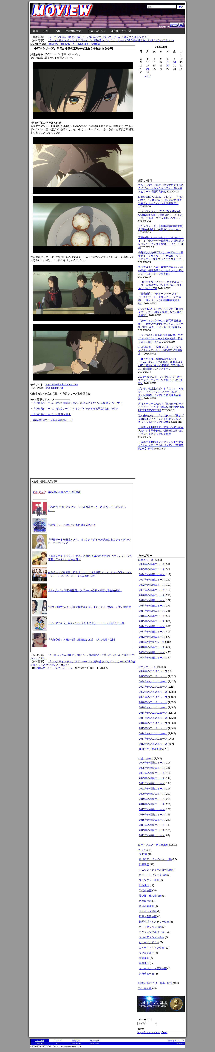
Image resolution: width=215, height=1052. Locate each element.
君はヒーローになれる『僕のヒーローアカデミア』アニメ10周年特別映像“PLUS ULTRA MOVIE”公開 (161, 407)
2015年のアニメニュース (153, 728)
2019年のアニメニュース (153, 707)
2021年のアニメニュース (153, 697)
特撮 (58, 31)
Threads (65, 43)
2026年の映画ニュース (152, 564)
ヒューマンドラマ (149, 942)
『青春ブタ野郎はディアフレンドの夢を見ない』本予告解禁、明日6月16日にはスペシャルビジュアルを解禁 (161, 430)
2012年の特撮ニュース (152, 835)
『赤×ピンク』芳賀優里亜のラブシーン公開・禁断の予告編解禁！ (85, 590)
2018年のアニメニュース (153, 712)
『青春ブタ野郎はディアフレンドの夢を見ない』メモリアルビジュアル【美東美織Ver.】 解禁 (161, 445)
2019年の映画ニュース (152, 600)
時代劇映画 (145, 890)
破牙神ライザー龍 (121, 31)
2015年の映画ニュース (152, 621)
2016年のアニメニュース (153, 723)
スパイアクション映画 (151, 937)
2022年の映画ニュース (152, 584)
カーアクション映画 (150, 927)
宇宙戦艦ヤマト (74, 31)
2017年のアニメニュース (153, 718)
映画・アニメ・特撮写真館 (153, 844)
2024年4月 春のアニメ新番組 (64, 492)
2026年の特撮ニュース (152, 762)
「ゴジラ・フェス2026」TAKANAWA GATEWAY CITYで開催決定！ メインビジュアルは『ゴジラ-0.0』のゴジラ (160, 214)
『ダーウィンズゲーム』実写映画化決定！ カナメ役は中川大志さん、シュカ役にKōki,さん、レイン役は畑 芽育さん (161, 324)
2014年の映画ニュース (152, 626)
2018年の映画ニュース (152, 605)
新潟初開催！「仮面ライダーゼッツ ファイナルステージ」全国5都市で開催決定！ (160, 350)
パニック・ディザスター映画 (155, 869)
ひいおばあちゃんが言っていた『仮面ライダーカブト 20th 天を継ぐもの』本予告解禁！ (161, 312)
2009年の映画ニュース (152, 652)
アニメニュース (65, 668)
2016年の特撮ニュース (152, 814)
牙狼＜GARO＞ (97, 31)
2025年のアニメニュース (153, 676)
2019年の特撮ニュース (152, 799)
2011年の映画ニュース (151, 642)
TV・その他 (145, 988)
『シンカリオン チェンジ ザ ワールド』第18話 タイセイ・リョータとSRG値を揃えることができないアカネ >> (111, 40)
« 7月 (148, 76)
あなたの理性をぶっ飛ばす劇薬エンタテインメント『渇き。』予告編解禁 (89, 607)
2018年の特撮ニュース (152, 804)
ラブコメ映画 (146, 953)
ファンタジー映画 (149, 880)
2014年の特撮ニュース (152, 825)
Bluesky (53, 43)
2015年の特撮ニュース (152, 819)
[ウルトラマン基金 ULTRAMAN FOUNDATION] (162, 1013)
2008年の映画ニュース (152, 657)
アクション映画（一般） (153, 932)
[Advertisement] (56, 444)
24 (147, 69)
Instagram (82, 43)
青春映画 (144, 963)
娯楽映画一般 (146, 973)
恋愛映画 (144, 958)
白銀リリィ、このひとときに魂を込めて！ (72, 525)
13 (167, 62)
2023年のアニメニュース (153, 686)
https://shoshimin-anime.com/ (61, 384)
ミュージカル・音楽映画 (153, 968)
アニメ (47, 31)
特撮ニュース (145, 758)
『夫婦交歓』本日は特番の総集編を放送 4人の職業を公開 (81, 639)
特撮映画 (144, 864)
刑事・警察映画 (148, 916)
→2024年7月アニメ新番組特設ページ (51, 420)
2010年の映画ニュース (152, 647)
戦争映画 (144, 885)
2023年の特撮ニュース (152, 778)
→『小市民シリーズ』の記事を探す (50, 414)
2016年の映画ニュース (152, 616)
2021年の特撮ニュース (152, 788)
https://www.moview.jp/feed (152, 1032)
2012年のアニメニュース (153, 744)
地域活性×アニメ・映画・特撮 (155, 983)
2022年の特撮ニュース (152, 783)
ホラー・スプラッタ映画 (153, 875)
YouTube (95, 43)
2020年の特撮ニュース (152, 793)
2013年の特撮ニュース (152, 830)
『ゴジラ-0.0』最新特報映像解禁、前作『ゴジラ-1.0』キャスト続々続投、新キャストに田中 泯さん (160, 338)
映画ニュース (145, 560)
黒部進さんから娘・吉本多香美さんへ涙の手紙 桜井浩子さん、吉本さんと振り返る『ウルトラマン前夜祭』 (161, 270)
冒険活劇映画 (146, 906)
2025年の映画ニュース (152, 569)
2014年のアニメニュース (153, 733)
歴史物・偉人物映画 (150, 895)
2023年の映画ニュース (152, 579)
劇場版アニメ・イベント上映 (155, 859)
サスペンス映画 (148, 911)
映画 (35, 31)
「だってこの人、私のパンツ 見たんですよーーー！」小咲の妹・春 (86, 623)
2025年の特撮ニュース (152, 767)
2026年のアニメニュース (153, 671)
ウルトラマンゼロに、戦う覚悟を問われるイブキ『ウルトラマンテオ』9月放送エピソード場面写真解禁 (161, 188)
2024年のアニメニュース (45, 668)
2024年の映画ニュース (152, 574)
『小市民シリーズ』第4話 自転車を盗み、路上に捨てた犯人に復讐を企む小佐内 (78, 402)
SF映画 (143, 854)
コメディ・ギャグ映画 (151, 947)
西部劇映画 (145, 901)
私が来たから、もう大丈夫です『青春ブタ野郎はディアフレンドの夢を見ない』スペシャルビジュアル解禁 (161, 418)
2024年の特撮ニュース (152, 773)
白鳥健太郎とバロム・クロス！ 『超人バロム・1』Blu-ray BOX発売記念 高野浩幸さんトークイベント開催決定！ (161, 200)
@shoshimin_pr (54, 387)
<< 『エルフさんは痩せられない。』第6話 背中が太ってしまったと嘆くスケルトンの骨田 (98, 37)
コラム (142, 850)
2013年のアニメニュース (153, 738)
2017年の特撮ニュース (152, 809)
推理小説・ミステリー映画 (154, 921)
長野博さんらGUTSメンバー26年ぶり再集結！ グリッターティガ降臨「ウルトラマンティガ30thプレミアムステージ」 (161, 255)
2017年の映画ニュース (152, 610)
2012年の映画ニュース (152, 636)
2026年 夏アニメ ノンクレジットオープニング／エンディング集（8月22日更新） (160, 380)
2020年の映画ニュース (152, 595)
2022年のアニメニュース (153, 692)
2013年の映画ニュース (152, 631)
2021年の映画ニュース (152, 590)
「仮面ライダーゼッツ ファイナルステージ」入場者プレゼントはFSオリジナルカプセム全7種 (160, 285)
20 (167, 65)
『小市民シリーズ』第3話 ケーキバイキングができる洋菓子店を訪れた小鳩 (75, 408)
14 (174, 62)
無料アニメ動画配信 (150, 749)
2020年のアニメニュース (153, 702)
